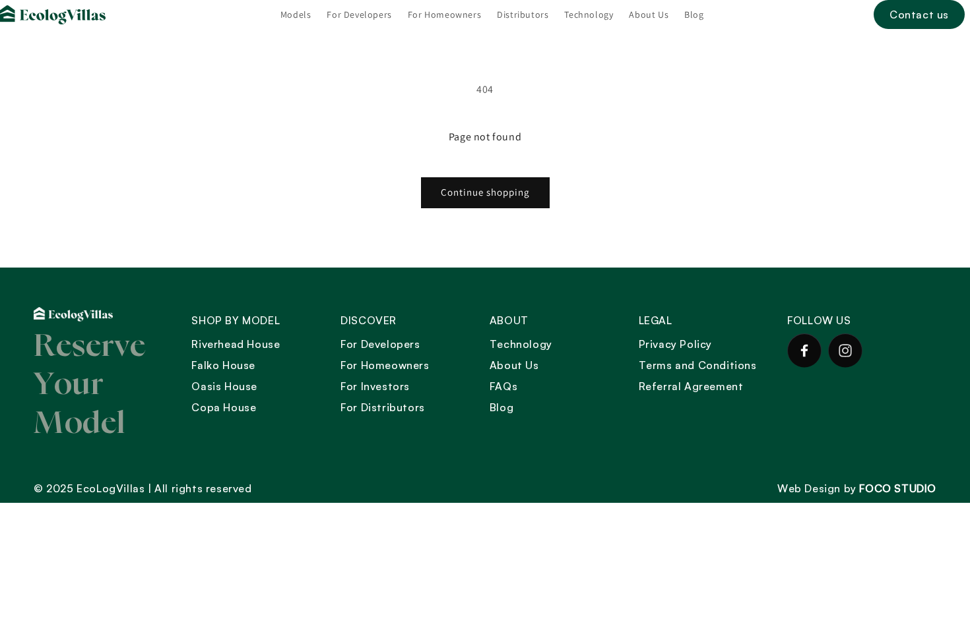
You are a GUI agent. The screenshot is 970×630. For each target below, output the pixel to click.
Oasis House (224, 386)
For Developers (380, 344)
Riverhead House (235, 344)
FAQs (503, 386)
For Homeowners (384, 365)
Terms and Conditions (698, 365)
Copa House (223, 407)
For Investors (375, 386)
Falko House (223, 365)
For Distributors (382, 407)
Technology (521, 344)
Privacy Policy (675, 344)
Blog (501, 407)
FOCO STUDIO (897, 488)
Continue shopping (485, 192)
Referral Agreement (691, 386)
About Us (514, 365)
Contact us (919, 14)
